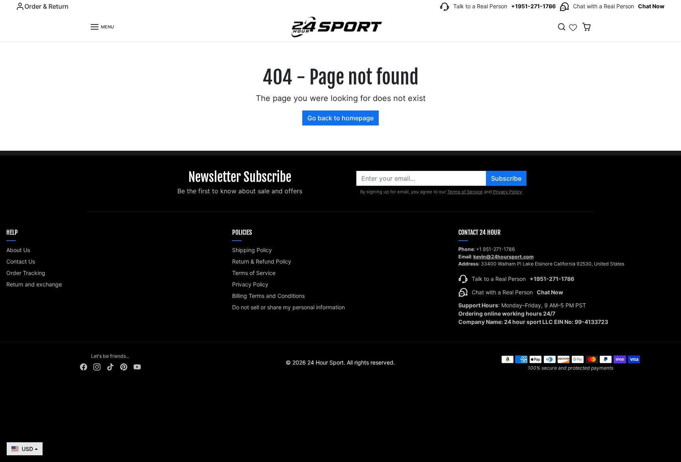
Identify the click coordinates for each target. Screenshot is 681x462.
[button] (102, 27)
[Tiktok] (110, 366)
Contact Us (20, 261)
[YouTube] (137, 366)
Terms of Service (465, 192)
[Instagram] (97, 366)
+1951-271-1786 (533, 6)
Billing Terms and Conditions (268, 295)
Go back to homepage (340, 118)
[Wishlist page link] (573, 27)
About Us (18, 250)
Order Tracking (25, 272)
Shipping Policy (252, 250)
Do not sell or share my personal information (288, 307)
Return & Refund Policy (261, 261)
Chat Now (651, 6)
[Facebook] (83, 366)
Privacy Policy (507, 192)
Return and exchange (34, 284)
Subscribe (506, 178)
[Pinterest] (123, 366)
